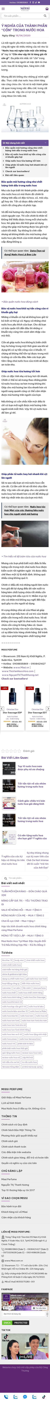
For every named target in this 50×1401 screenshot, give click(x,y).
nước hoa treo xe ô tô (12, 1034)
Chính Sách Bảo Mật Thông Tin (18, 1130)
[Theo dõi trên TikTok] (36, 3)
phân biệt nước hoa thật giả (15, 1048)
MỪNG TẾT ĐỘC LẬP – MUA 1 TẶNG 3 (22, 935)
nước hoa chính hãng (11, 997)
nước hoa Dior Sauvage (34, 997)
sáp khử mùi (27, 1057)
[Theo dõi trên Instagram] (33, 3)
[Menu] (3, 8)
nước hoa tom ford (10, 1020)
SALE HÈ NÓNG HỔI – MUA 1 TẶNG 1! (21, 909)
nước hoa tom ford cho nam (34, 1020)
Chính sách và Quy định (14, 1124)
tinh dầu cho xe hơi (10, 1062)
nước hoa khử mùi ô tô (12, 1002)
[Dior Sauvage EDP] (12, 696)
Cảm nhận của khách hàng (16, 1217)
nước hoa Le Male (38, 1011)
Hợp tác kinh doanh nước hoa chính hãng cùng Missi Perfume (23, 928)
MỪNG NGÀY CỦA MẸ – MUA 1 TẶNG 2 (22, 915)
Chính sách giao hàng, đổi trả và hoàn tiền (24, 1157)
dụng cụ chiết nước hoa (13, 979)
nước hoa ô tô (8, 1043)
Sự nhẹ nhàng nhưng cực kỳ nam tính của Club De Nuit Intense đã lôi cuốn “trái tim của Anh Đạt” (37, 860)
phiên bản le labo (25, 1043)
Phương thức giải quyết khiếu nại (19, 1135)
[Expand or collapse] (45, 141)
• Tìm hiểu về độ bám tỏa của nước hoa (23, 556)
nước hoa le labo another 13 (15, 1011)
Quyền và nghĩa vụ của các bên (19, 1163)
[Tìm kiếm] (45, 15)
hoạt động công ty (10, 983)
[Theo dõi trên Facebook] (30, 3)
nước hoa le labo (36, 1006)
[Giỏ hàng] (47, 9)
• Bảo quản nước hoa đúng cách (19, 301)
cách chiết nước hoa (11, 965)
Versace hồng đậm (10, 1067)
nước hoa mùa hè (10, 1016)
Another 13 (7, 960)
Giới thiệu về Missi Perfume (16, 1097)
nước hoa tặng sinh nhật (35, 1034)
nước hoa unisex (9, 1039)
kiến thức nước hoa (30, 983)
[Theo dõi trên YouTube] (39, 3)
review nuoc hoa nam (31, 1053)
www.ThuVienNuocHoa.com (18, 671)
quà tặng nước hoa (11, 1053)
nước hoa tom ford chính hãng (16, 1030)
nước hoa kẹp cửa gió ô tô (14, 1006)
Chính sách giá (9, 1141)
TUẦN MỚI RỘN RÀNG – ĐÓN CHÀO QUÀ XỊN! (24, 893)
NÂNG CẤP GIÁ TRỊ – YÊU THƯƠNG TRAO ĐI (24, 902)
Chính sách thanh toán (13, 1146)
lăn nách (27, 988)
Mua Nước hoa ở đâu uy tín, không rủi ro (23, 1108)
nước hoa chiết (9, 993)
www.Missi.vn (21, 667)
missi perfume (39, 988)
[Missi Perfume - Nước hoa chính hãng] (25, 8)
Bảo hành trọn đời (11, 1206)
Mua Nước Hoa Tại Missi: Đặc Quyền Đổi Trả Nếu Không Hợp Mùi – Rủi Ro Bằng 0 (23, 943)
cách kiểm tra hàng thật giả (14, 969)
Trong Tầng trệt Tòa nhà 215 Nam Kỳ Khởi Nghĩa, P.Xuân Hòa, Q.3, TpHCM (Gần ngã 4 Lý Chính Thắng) (24, 1241)
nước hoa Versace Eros (30, 1039)
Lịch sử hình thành (11, 1102)
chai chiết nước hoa (35, 960)
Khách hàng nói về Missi (14, 1211)
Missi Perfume (9, 1179)
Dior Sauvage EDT (37, 712)
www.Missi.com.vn (14, 1260)
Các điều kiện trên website (16, 1152)
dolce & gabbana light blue (14, 974)
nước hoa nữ (41, 1016)
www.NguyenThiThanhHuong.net (20, 674)
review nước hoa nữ (11, 1057)
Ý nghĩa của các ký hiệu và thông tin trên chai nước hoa (13, 860)
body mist (19, 960)
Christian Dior (12, 709)
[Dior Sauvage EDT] (37, 696)
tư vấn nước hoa (29, 1062)
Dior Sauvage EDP (12, 712)
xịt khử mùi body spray (32, 1067)
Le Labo (16, 988)
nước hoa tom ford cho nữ (14, 1025)
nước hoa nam (26, 1016)
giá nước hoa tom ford (36, 979)
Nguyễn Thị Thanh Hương (15, 1184)
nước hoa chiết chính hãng (30, 993)
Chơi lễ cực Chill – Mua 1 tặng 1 (18, 920)
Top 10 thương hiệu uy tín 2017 (18, 1190)
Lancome (6, 988)
